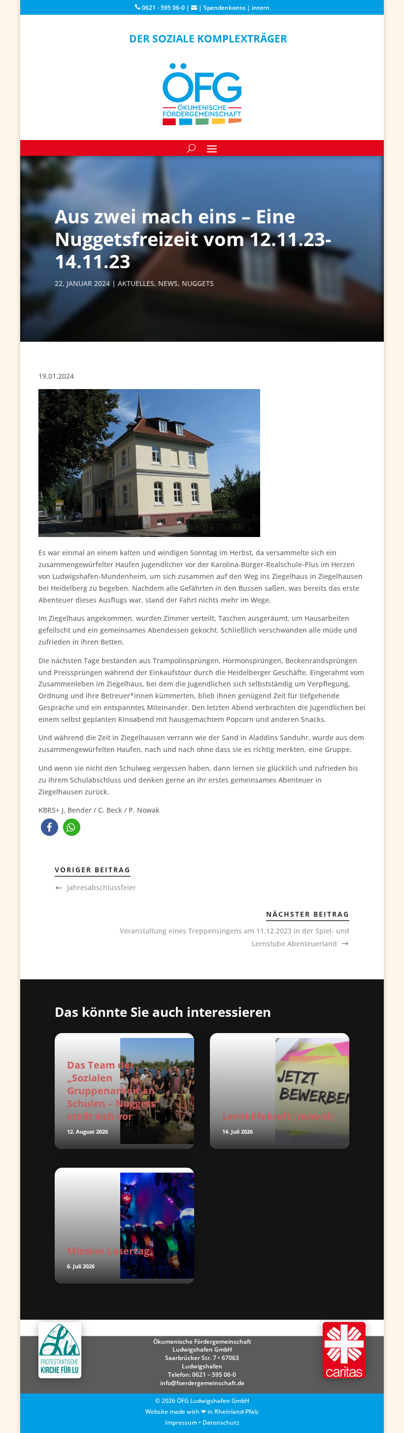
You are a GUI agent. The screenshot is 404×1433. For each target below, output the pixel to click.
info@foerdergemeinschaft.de (202, 1383)
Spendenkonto (224, 7)
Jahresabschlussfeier (101, 887)
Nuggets (198, 283)
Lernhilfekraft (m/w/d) (277, 1116)
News (168, 283)
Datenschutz (220, 1422)
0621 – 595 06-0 (214, 1374)
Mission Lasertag (108, 1250)
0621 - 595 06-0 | (165, 7)
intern (260, 7)
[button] (49, 827)
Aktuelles (136, 283)
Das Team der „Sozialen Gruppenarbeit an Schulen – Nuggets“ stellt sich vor (113, 1090)
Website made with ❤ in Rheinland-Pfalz (202, 1411)
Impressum (181, 1422)
